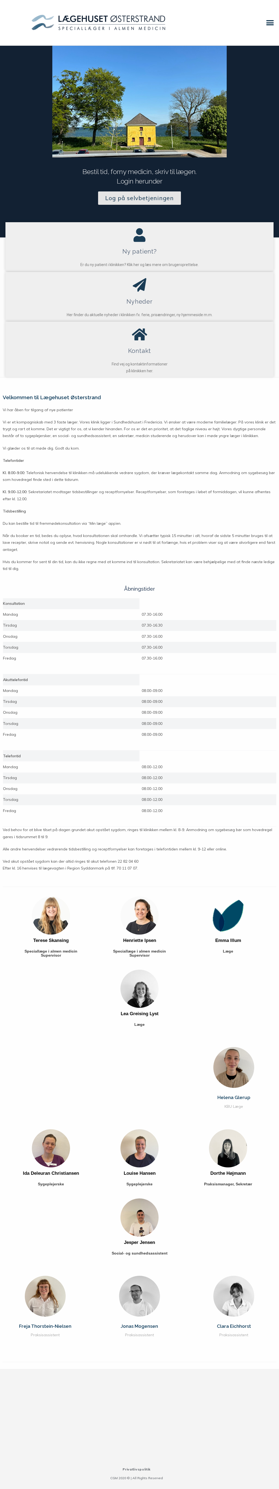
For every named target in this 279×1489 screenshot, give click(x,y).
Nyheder (139, 301)
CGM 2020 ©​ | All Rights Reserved (136, 1478)
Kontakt (139, 350)
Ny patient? (139, 251)
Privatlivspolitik (137, 1469)
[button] (270, 23)
